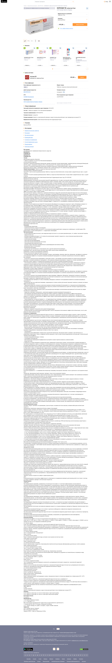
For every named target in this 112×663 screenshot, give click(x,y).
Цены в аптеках (80, 24)
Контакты (84, 661)
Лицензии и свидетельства (29, 661)
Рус (58, 628)
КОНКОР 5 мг (53, 57)
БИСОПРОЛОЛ (27, 92)
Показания (27, 133)
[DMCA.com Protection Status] (84, 649)
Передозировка (28, 144)
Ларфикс (75, 658)
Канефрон (58, 658)
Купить (82, 77)
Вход (107, 1)
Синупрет (81, 658)
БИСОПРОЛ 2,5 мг (41, 57)
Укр (54, 628)
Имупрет (51, 658)
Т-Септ (39, 658)
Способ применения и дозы (31, 142)
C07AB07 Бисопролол (29, 96)
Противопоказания (29, 135)
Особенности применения (31, 139)
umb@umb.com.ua (75, 640)
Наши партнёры (46, 661)
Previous (25, 68)
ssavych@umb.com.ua (83, 640)
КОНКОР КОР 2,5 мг (28, 57)
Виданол (45, 658)
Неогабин (29, 658)
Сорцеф (34, 658)
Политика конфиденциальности (73, 661)
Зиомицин (69, 658)
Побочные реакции (29, 146)
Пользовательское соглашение (58, 661)
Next (87, 68)
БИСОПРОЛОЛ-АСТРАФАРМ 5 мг (67, 58)
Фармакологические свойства (32, 130)
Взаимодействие (29, 137)
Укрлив (63, 658)
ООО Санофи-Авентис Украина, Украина (33, 101)
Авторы (38, 661)
